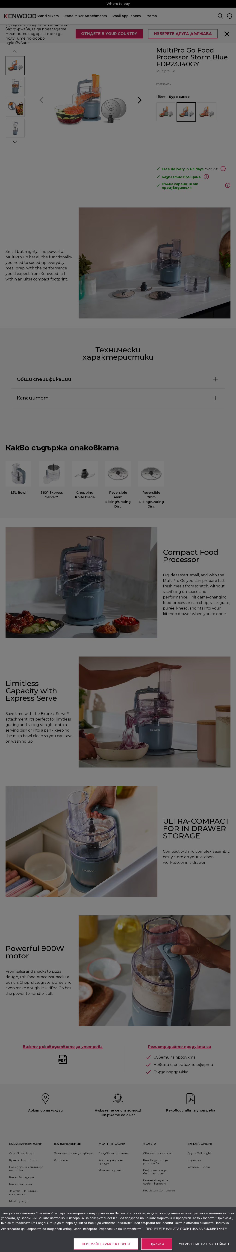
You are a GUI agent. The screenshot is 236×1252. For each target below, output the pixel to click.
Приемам (157, 1244)
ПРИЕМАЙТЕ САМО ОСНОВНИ (106, 1244)
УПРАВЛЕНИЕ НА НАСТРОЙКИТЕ (204, 1244)
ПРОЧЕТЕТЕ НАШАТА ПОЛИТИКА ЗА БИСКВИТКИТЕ (186, 1229)
